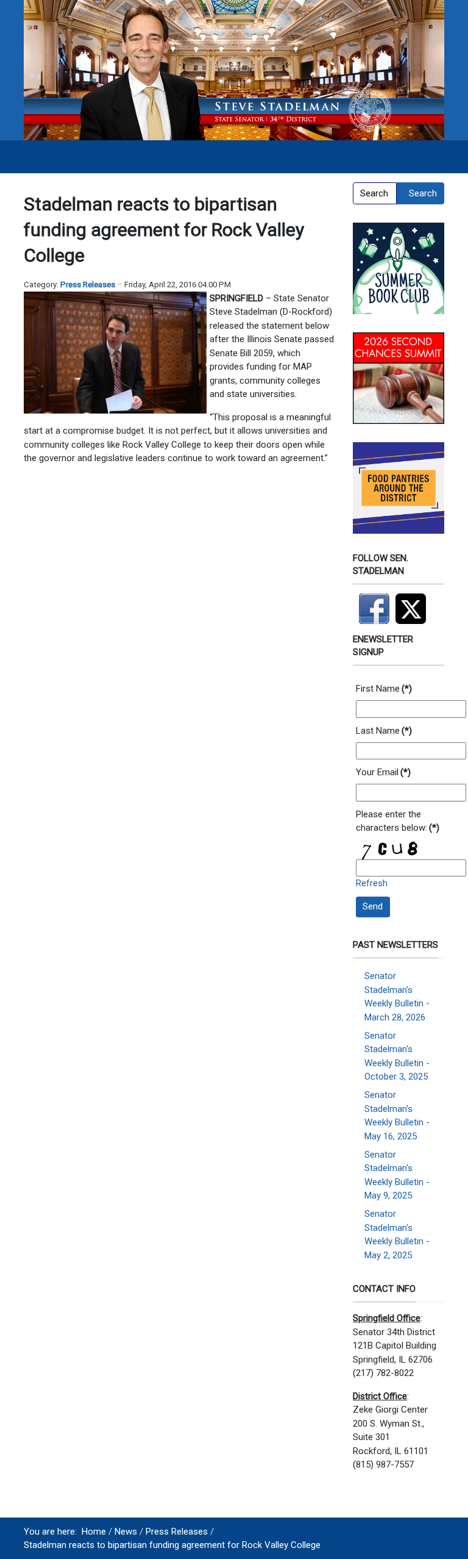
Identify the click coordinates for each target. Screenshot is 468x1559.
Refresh (372, 883)
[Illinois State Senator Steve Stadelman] (234, 69)
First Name (384, 688)
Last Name (384, 730)
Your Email (383, 772)
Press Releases (87, 284)
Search (423, 193)
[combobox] (375, 193)
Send (373, 906)
